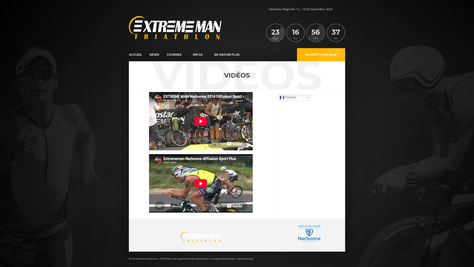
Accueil (135, 54)
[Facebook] (341, 9)
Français (290, 97)
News (154, 54)
